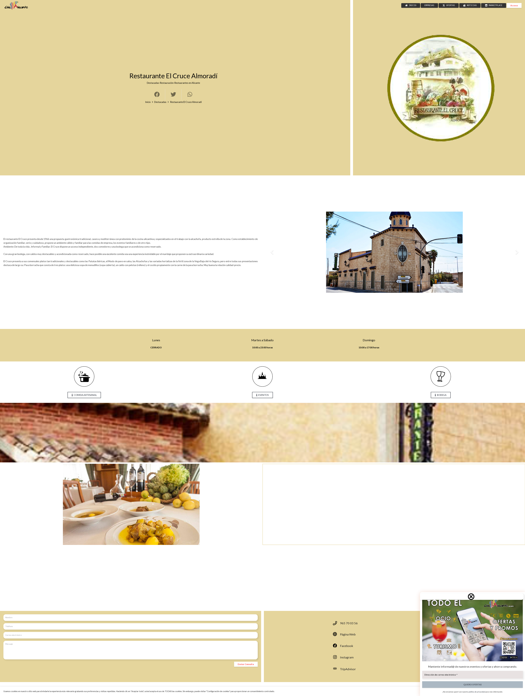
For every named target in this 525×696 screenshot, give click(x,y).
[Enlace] (16, 5)
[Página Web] (336, 634)
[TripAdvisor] (336, 669)
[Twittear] (173, 94)
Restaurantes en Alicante (187, 82)
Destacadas (153, 82)
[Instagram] (336, 657)
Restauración (166, 82)
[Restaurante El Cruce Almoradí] (440, 88)
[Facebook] (336, 646)
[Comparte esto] (157, 94)
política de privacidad (477, 692)
